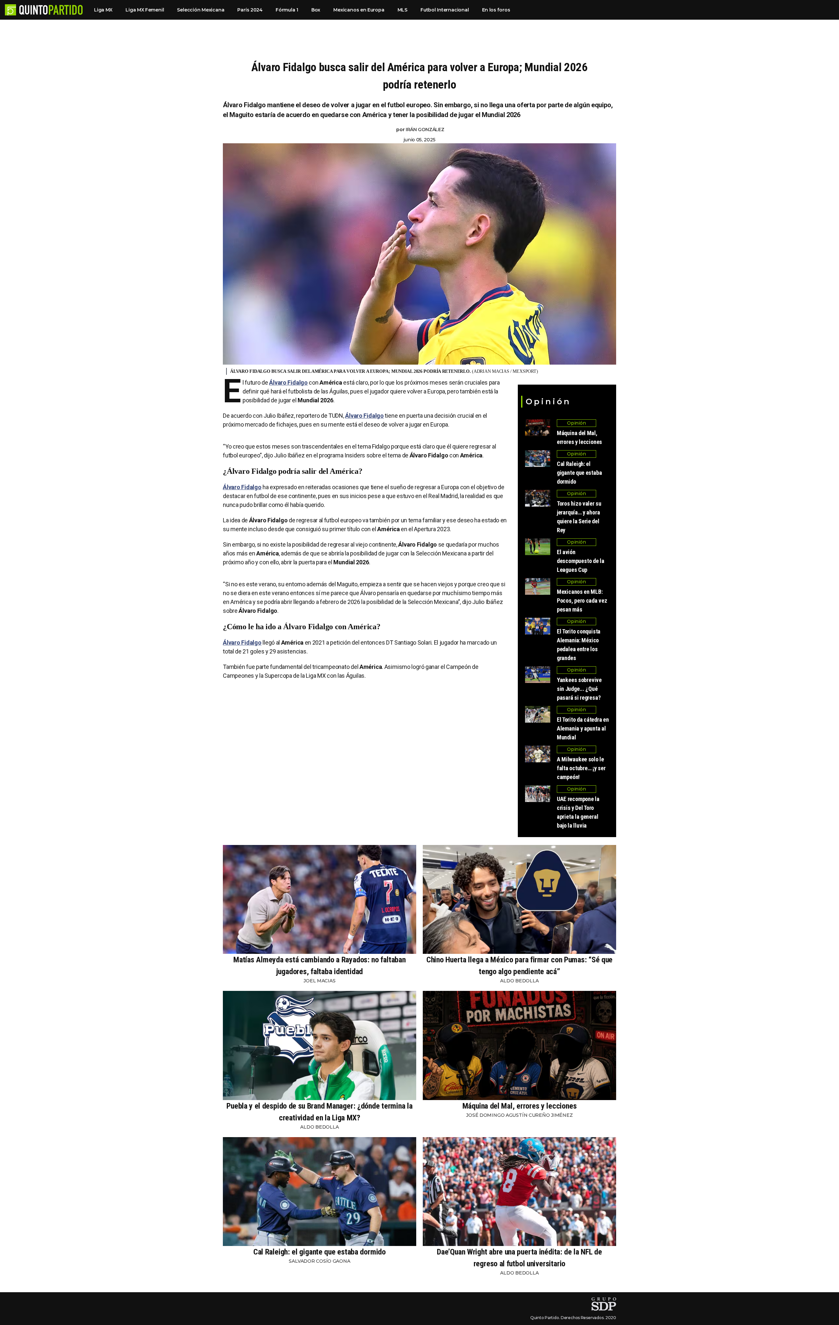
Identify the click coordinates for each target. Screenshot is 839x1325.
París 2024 (250, 10)
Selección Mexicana (200, 10)
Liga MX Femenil (145, 10)
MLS (402, 10)
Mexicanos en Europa (358, 10)
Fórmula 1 (287, 10)
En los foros (496, 10)
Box (315, 10)
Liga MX (103, 10)
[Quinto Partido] (51, 9)
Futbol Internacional (444, 10)
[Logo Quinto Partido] (10, 9)
